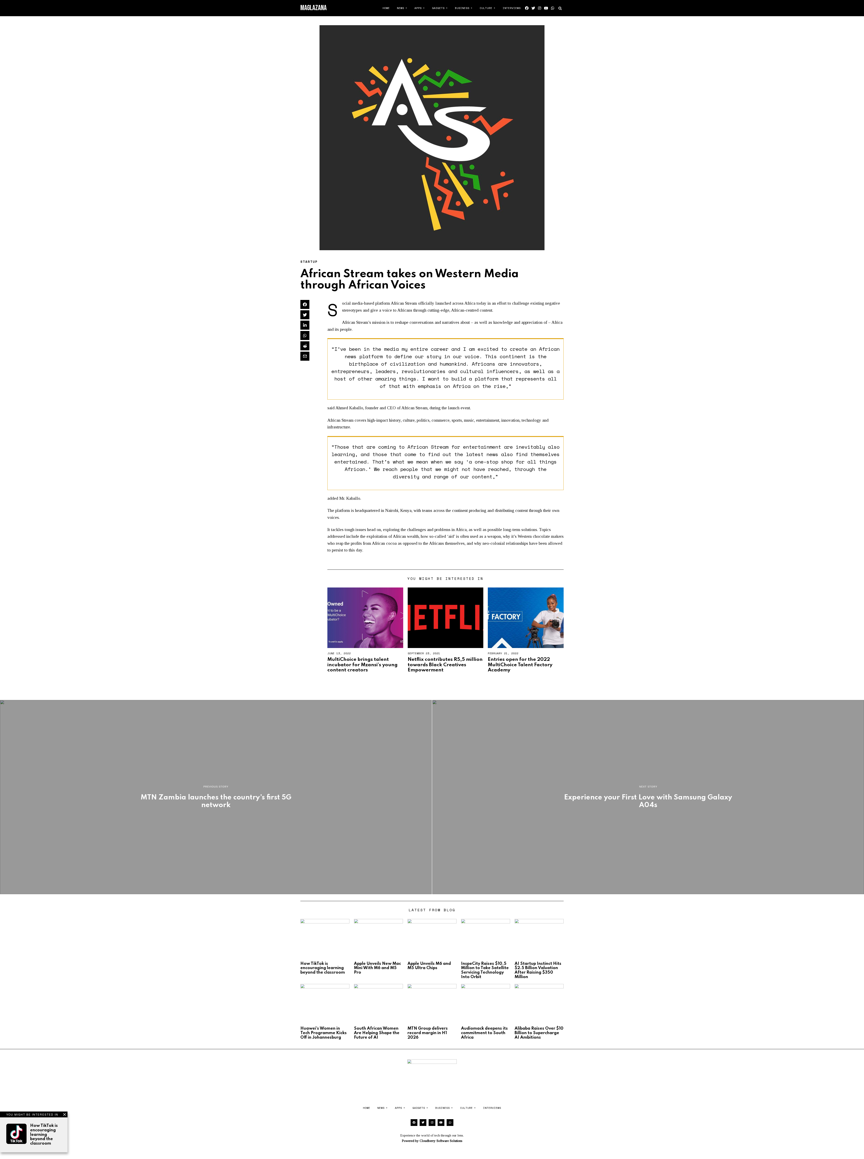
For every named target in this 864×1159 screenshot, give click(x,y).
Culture (486, 8)
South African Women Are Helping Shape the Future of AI (376, 1033)
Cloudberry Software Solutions (441, 1141)
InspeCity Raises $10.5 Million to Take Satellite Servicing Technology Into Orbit (485, 970)
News (400, 8)
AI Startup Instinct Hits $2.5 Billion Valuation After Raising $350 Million (538, 970)
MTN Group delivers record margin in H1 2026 (427, 1033)
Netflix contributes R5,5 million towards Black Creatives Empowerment (445, 665)
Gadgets (438, 8)
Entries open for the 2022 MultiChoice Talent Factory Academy (520, 665)
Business (462, 8)
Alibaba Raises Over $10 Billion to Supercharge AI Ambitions (539, 1033)
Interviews (512, 8)
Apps (418, 8)
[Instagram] (539, 8)
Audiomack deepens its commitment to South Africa (484, 1033)
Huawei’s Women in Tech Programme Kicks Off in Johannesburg (323, 1033)
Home (386, 8)
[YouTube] (546, 8)
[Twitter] (533, 8)
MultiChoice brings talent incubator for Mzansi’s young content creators (362, 665)
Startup (309, 261)
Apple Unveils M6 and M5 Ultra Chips (429, 966)
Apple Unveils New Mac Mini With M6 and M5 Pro (377, 968)
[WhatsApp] (552, 8)
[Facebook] (527, 8)
